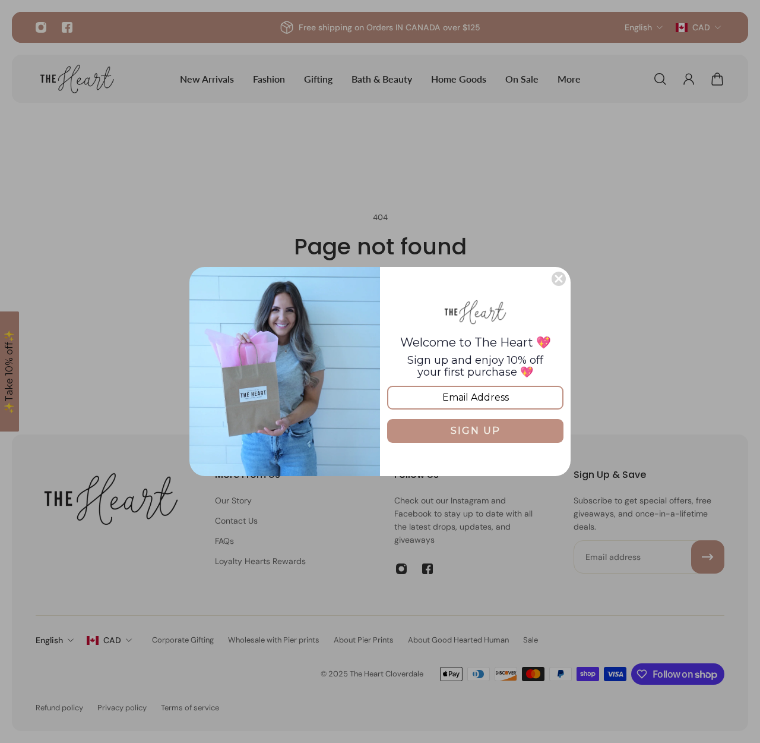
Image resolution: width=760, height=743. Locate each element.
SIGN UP (476, 430)
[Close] (559, 279)
